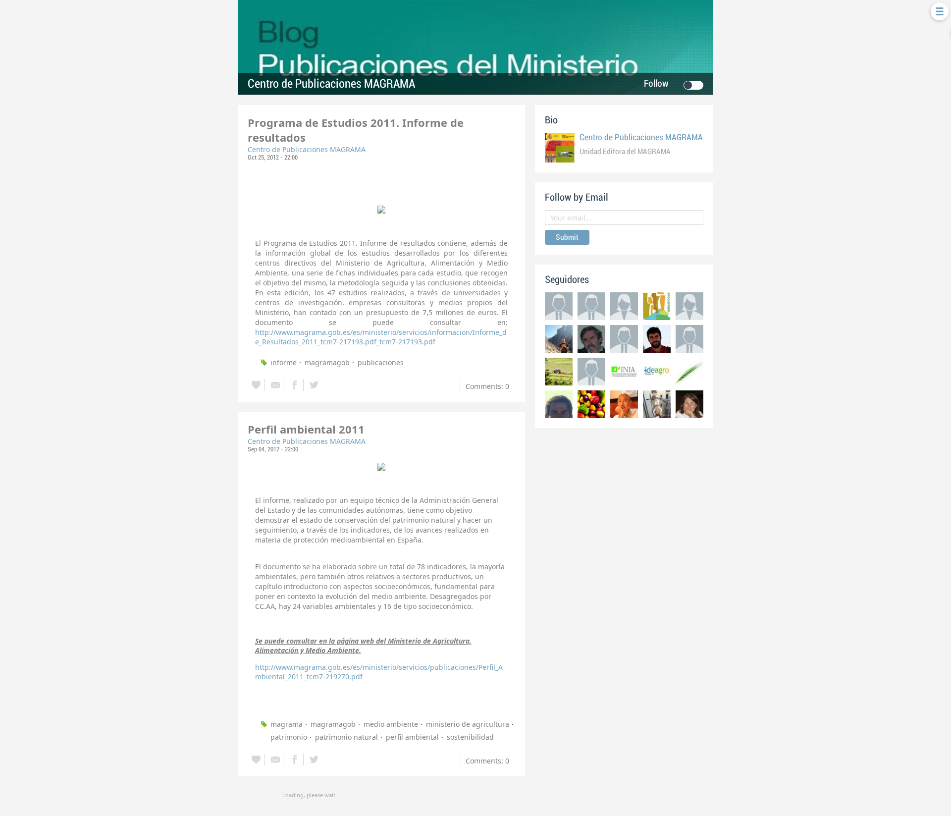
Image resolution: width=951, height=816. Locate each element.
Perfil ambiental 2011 (306, 429)
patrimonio (288, 737)
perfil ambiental (412, 737)
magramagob (327, 362)
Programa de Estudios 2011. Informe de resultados (356, 130)
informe (283, 362)
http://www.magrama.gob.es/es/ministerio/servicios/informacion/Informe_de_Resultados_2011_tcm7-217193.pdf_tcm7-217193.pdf (381, 336)
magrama (286, 724)
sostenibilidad (470, 737)
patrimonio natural (346, 737)
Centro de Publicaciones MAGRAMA (331, 84)
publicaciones (381, 362)
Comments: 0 (487, 386)
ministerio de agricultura (467, 724)
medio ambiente (391, 724)
